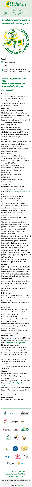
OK (23, 483)
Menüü (26, 13)
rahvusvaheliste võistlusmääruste (19, 192)
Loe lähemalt (20, 485)
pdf (10, 90)
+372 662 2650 (19, 477)
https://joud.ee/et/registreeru (15, 343)
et (6, 13)
